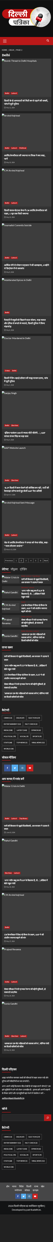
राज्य (36, 1186)
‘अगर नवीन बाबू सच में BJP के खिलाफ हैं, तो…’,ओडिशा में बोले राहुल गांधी (33, 593)
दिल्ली (28, 1186)
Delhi (7, 93)
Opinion (36, 730)
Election (14, 425)
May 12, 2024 (10, 108)
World (9, 749)
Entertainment (12, 724)
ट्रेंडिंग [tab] (23, 569)
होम (7, 1186)
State (8, 742)
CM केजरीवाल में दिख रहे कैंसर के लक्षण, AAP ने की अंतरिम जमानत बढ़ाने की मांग (34, 608)
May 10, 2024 (10, 162)
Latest (14, 93)
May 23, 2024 (10, 1050)
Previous (9, 560)
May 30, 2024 (10, 887)
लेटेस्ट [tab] (5, 569)
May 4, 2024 (10, 440)
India (23, 616)
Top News (36, 576)
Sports (37, 736)
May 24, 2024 (10, 996)
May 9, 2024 (10, 272)
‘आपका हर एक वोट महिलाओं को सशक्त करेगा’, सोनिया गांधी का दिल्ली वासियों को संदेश (33, 637)
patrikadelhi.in (33, 1209)
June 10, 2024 (10, 832)
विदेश (21, 1186)
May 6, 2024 (10, 330)
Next (46, 560)
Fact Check (31, 724)
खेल (42, 1186)
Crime (7, 371)
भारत (14, 1186)
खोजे (4, 1108)
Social (24, 736)
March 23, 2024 (11, 549)
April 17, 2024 (10, 495)
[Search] (48, 40)
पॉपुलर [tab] (14, 569)
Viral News (38, 742)
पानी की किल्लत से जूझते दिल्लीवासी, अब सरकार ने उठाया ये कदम (26, 658)
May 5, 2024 (10, 385)
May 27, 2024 (10, 941)
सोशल (27, 1190)
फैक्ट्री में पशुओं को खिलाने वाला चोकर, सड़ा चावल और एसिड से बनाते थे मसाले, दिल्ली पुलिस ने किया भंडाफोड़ (25, 323)
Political (22, 148)
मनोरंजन (18, 1190)
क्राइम (35, 1190)
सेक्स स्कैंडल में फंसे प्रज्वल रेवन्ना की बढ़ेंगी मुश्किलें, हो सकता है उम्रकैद (34, 622)
